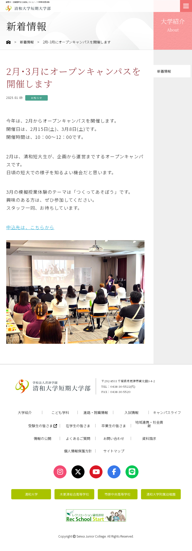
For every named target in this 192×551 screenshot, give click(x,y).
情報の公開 (42, 438)
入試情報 (131, 412)
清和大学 (31, 494)
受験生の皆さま (41, 426)
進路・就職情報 (96, 412)
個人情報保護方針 (78, 451)
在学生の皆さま (78, 425)
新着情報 (27, 41)
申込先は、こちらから (30, 227)
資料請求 (149, 438)
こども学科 (60, 412)
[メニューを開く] (186, 6)
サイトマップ (113, 451)
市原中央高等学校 (117, 494)
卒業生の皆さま (114, 425)
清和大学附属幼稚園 (161, 494)
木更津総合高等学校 (74, 494)
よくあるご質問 (78, 438)
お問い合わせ (113, 438)
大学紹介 (25, 412)
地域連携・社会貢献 (149, 423)
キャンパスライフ (167, 412)
